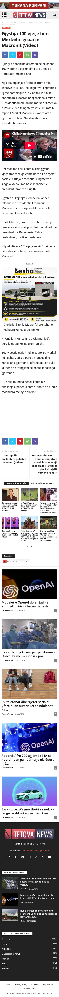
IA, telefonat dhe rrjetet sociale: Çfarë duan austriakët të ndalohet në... (27, 706)
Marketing (35, 984)
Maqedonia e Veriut (11, 954)
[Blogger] (9, 857)
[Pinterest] (20, 55)
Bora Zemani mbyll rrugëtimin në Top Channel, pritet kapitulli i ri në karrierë (10, 507)
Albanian (12, 561)
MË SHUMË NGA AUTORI (42, 483)
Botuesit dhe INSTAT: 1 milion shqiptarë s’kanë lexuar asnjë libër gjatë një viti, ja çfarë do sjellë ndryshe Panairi (44, 464)
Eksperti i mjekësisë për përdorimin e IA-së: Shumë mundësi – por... (29, 654)
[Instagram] (23, 857)
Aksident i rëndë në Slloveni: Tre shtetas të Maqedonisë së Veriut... (38, 881)
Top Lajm (6, 939)
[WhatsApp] (27, 55)
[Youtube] (50, 857)
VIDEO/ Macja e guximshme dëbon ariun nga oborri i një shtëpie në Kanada (29, 507)
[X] (12, 55)
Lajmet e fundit (29, 988)
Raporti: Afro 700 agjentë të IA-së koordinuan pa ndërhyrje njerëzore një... (28, 760)
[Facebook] (5, 55)
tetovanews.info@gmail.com (35, 850)
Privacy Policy (21, 984)
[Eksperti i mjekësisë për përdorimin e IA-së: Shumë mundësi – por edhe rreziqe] (29, 634)
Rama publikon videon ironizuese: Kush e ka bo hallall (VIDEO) (10, 534)
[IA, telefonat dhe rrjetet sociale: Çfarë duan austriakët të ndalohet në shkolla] (29, 684)
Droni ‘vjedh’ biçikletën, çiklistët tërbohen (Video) (14, 459)
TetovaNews (7, 610)
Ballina (4, 22)
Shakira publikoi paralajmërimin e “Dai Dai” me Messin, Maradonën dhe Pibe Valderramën (48, 536)
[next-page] (31, 546)
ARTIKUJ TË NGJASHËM (16, 483)
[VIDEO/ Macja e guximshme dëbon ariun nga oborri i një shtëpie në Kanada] (29, 494)
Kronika (24, 889)
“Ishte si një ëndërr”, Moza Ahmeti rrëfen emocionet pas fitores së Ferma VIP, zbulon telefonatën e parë (48, 508)
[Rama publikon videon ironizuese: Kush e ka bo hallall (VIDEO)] (10, 522)
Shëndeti (6, 968)
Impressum (48, 984)
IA (22, 902)
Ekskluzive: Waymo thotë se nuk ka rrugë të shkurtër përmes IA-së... (28, 811)
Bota (23, 921)
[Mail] (30, 857)
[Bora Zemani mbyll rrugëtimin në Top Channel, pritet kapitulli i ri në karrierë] (10, 494)
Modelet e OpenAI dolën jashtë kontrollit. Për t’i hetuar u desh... (26, 604)
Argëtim (13, 22)
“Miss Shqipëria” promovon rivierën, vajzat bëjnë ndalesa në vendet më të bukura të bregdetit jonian (29, 536)
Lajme (4, 944)
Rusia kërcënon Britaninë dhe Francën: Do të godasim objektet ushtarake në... (38, 913)
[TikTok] (36, 857)
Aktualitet (6, 949)
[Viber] (35, 55)
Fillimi (8, 984)
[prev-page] (27, 546)
